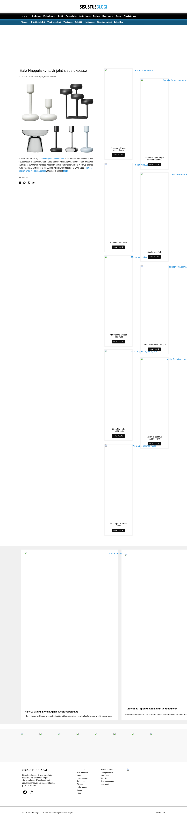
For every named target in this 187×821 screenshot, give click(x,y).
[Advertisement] (93, 44)
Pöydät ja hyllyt (106, 769)
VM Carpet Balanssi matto (118, 524)
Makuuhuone (82, 772)
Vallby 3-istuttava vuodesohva (154, 438)
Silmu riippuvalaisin (118, 242)
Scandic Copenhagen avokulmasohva (154, 159)
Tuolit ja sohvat (106, 772)
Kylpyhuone (82, 787)
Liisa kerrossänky (154, 252)
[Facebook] (25, 792)
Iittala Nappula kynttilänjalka (118, 430)
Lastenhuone (82, 778)
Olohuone (81, 769)
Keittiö (79, 775)
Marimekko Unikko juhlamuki (118, 336)
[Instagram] (31, 792)
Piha (79, 793)
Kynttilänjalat (38, 77)
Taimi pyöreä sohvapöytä (154, 344)
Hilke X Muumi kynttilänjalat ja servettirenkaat (51, 711)
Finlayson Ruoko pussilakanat (118, 149)
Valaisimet (104, 775)
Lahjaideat (104, 784)
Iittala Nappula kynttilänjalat (51, 159)
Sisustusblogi (34, 769)
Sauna (79, 790)
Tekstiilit (103, 778)
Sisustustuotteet (50, 77)
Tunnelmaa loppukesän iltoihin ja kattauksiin (151, 708)
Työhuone (81, 781)
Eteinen (80, 784)
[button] (20, 182)
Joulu (31, 77)
